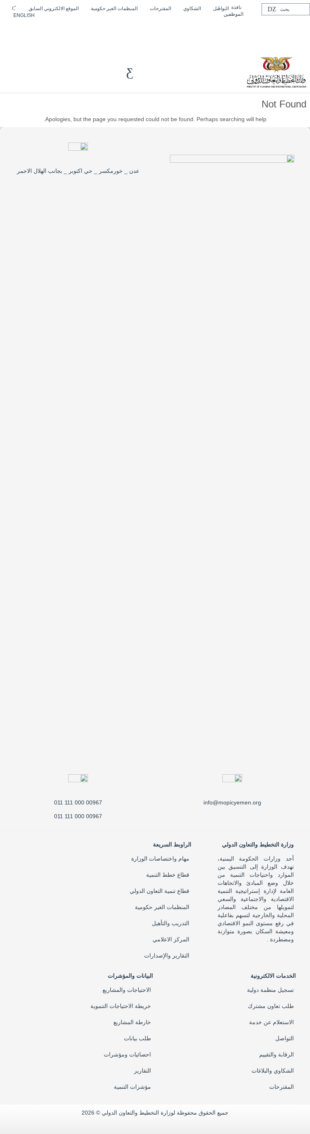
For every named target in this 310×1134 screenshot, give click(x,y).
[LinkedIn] (64, 29)
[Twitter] (77, 29)
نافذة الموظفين (233, 10)
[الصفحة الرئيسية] (276, 71)
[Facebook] (90, 29)
